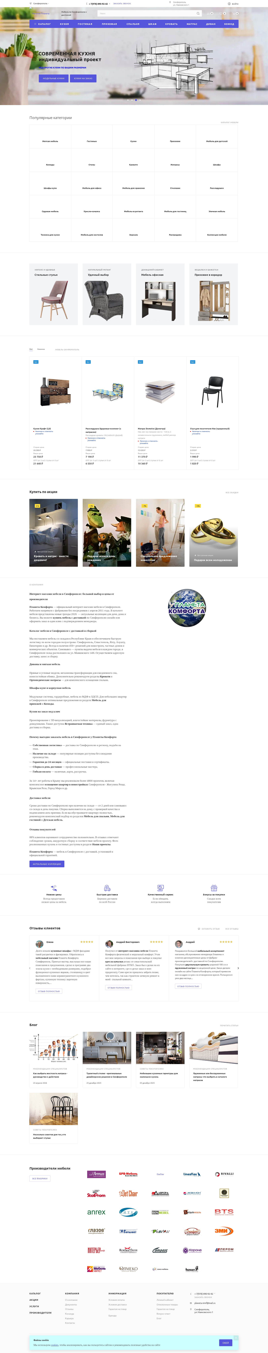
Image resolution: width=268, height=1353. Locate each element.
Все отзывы (232, 929)
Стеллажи (175, 188)
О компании (71, 1299)
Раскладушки (217, 188)
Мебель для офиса (91, 188)
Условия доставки (118, 1304)
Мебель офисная (152, 274)
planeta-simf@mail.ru (204, 1302)
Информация (118, 1293)
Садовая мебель (50, 211)
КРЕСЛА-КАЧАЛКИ (187, 78)
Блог (159, 1318)
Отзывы (69, 1309)
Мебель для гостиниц (175, 211)
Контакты (70, 1322)
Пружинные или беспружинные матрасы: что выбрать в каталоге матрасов (210, 1076)
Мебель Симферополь (67, 349)
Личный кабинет (165, 1299)
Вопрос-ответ (163, 1313)
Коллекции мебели (217, 234)
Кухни (133, 141)
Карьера (69, 1318)
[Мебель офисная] (160, 301)
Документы (71, 1304)
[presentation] (30, 968)
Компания (72, 1293)
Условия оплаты (117, 1299)
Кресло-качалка (92, 211)
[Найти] (198, 13)
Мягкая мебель (50, 141)
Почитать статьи (229, 1025)
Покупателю (165, 1293)
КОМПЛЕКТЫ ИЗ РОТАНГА (154, 78)
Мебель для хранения (133, 188)
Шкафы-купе (50, 188)
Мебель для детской (217, 141)
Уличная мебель (217, 211)
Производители (40, 1312)
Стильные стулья (46, 274)
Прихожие (175, 141)
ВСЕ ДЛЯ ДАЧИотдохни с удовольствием (168, 56)
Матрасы (175, 164)
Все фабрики (39, 1178)
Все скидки (232, 492)
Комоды (50, 164)
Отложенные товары (167, 1304)
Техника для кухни (50, 234)
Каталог (35, 1293)
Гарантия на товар (118, 1309)
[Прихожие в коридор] (213, 301)
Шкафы (217, 164)
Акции (33, 1299)
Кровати (133, 164)
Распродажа (175, 234)
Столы (92, 164)
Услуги (34, 1306)
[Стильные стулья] (53, 301)
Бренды (113, 1315)
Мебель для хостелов (92, 234)
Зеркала (133, 234)
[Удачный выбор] (107, 301)
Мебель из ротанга (133, 211)
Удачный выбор (98, 274)
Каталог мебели (230, 122)
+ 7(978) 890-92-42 (98, 3)
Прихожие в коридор (208, 274)
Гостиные (92, 141)
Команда (69, 1313)
